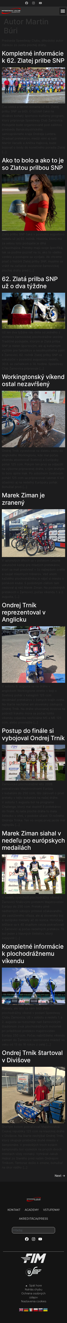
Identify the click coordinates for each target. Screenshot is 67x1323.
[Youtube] (40, 3)
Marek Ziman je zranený (23, 499)
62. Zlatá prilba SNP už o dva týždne (30, 282)
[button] (62, 11)
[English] (21, 1309)
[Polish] (36, 1309)
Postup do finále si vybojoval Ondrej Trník (33, 734)
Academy (32, 1210)
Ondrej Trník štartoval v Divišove (32, 1056)
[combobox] (33, 1230)
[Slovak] (40, 1309)
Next (60, 1175)
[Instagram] (33, 3)
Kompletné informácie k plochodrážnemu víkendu (33, 954)
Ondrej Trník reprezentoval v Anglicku (24, 612)
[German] (26, 1309)
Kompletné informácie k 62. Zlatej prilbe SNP (33, 57)
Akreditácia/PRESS (33, 1218)
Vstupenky (51, 1210)
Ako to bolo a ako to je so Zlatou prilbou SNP (33, 164)
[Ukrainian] (45, 1309)
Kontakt (13, 1210)
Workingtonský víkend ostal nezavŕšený (33, 380)
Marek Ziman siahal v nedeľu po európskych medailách (33, 840)
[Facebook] (27, 3)
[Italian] (31, 1309)
